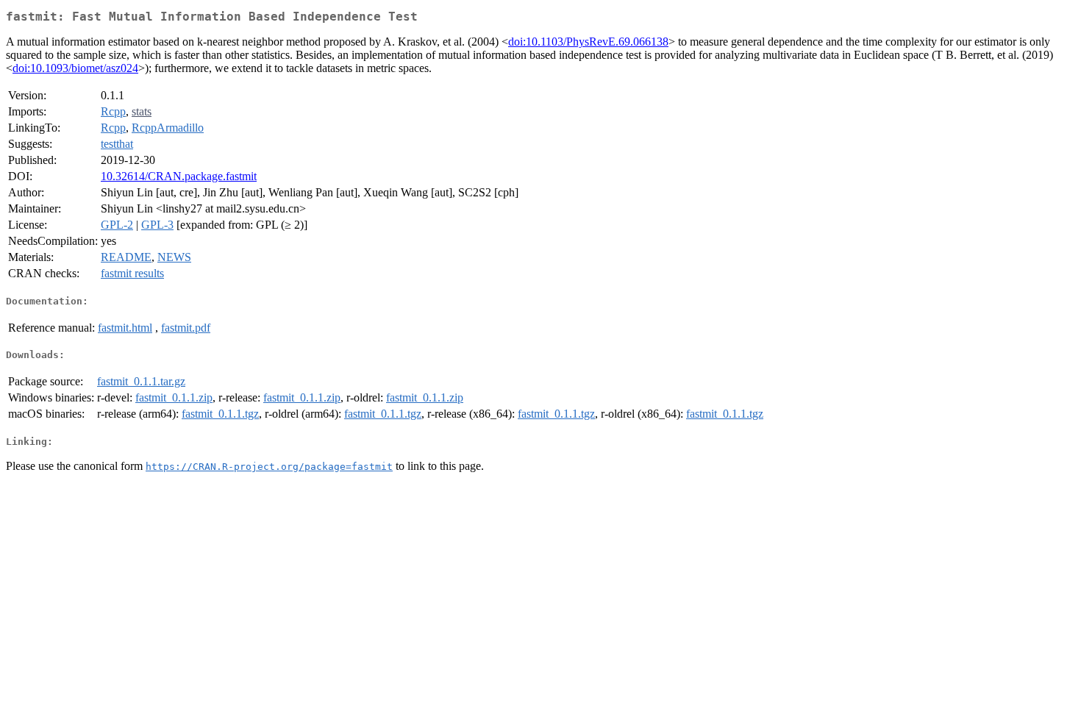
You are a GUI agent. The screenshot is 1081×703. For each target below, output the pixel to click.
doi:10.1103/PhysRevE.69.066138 (588, 41)
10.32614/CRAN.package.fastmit (179, 176)
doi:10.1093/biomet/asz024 (75, 68)
